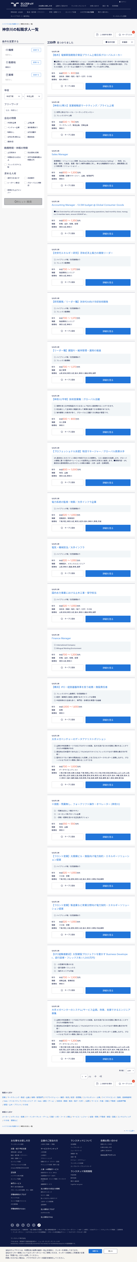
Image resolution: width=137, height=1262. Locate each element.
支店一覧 (73, 1157)
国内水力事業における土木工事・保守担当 (74, 592)
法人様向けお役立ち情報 (50, 1189)
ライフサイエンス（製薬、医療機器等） (117, 1097)
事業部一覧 (74, 1153)
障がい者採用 (75, 1181)
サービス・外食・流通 (100, 1101)
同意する (95, 1251)
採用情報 (115, 6)
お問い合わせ (94, 6)
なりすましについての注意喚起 (36, 1232)
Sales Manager (60, 154)
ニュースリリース (76, 1150)
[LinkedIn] (23, 1225)
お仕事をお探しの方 (45, 6)
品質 (88, 1101)
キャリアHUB (15, 1198)
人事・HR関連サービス (50, 1169)
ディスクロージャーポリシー (67, 1229)
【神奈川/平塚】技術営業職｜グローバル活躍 (76, 399)
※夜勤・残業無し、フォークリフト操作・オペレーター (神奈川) (86, 804)
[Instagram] (33, 1225)
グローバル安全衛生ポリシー (57, 1232)
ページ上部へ (130, 1131)
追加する (36, 50)
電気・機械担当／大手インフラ (68, 547)
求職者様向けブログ (18, 1194)
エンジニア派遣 (71, 12)
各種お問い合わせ (109, 1140)
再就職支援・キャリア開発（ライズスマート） (53, 1180)
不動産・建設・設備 (107, 1117)
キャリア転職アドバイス (18, 1201)
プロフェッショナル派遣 (18, 1165)
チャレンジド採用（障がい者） (50, 1165)
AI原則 (86, 1229)
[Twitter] (17, 1225)
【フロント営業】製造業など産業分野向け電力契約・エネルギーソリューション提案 (90, 907)
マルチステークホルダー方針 (77, 1232)
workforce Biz (45, 1212)
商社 (69, 1117)
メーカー (5, 1117)
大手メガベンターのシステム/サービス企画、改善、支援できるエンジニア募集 (91, 1011)
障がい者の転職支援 (17, 1187)
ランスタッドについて (78, 6)
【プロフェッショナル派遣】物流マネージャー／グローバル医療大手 (88, 451)
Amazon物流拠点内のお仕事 (20, 1168)
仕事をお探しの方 (106, 1147)
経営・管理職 (76, 1097)
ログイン (123, 1)
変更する (36, 62)
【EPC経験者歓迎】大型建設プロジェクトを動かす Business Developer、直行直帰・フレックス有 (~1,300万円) (90, 956)
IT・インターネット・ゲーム (37, 1117)
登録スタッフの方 (106, 1144)
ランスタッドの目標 (77, 1163)
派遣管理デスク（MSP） (48, 1176)
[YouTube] (28, 1225)
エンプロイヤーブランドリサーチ (81, 1166)
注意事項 (120, 1229)
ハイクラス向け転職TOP (10, 24)
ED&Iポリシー (94, 1229)
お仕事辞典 (14, 1204)
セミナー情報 (45, 1195)
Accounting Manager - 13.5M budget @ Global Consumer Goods (88, 204)
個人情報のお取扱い (36, 1229)
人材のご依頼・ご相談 (48, 1144)
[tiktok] (39, 1225)
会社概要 (73, 1144)
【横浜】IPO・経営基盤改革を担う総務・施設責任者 (79, 687)
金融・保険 (94, 1117)
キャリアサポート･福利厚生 (20, 16)
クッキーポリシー (18, 1232)
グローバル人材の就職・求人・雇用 (22, 1190)
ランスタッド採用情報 (81, 1171)
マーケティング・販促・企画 (18, 1097)
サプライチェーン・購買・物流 (57, 1097)
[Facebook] (12, 1225)
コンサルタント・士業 (91, 1097)
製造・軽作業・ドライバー (36, 12)
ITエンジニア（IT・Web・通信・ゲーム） (39, 1101)
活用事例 (43, 1205)
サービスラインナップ (49, 1149)
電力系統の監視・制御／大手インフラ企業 (74, 501)
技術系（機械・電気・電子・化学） (70, 1101)
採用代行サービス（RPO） (49, 1172)
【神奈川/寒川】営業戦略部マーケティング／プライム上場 (83, 105)
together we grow (76, 1184)
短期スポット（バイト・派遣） (50, 1161)
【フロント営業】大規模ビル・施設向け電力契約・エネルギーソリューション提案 (90, 858)
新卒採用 (73, 1178)
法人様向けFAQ (47, 1217)
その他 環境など (11, 1120)
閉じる (110, 1251)
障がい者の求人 (103, 12)
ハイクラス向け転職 (87, 12)
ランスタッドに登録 (119, 16)
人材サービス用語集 (47, 1201)
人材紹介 (43, 1155)
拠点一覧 (106, 6)
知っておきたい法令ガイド (49, 1198)
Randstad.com (15, 1229)
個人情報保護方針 (50, 1229)
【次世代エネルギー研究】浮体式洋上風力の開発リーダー (82, 252)
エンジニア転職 (16, 1179)
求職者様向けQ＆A (18, 1209)
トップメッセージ (76, 1147)
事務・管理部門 (37, 1097)
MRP (80, 1229)
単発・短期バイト (55, 12)
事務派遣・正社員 (17, 12)
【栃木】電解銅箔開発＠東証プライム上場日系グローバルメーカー (87, 54)
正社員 (13, 1172)
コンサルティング (124, 1117)
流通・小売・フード (58, 1117)
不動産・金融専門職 (118, 1101)
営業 (4, 1097)
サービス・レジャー (80, 1117)
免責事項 (25, 1229)
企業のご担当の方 (62, 6)
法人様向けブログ (47, 1209)
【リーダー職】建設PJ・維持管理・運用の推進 (76, 350)
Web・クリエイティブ (12, 1101)
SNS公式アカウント (108, 1155)
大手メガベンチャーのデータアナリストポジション (79, 739)
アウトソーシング (46, 1158)
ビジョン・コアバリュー (78, 1160)
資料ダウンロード (46, 1192)
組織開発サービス (46, 1184)
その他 (25, 1105)
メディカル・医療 (17, 1117)
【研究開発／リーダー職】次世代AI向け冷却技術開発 (80, 301)
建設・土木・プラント (12, 1105)
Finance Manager (61, 638)
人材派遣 (43, 1152)
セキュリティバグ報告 (108, 1229)
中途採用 (73, 1175)
